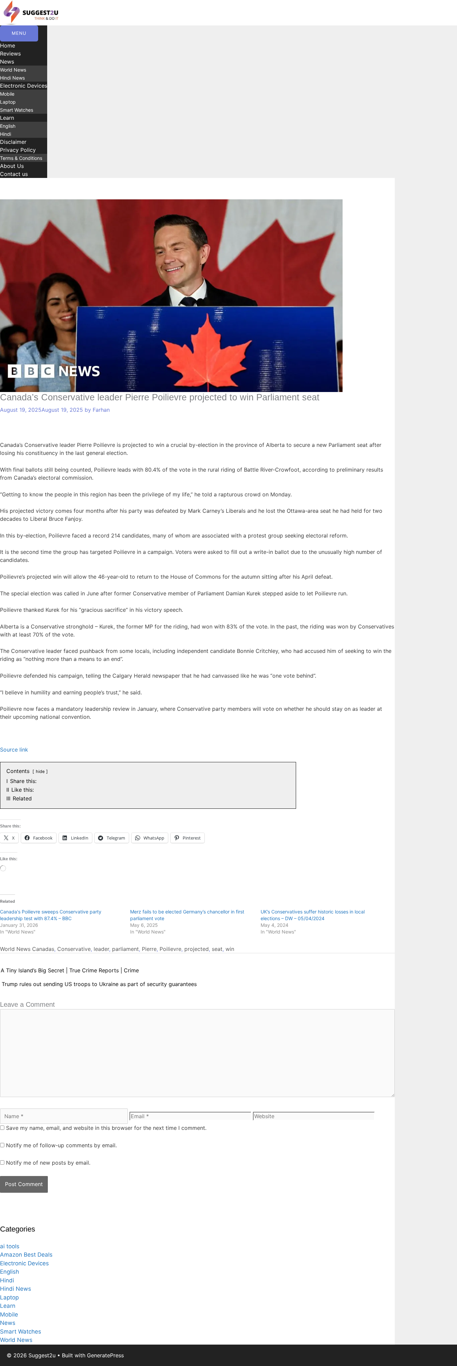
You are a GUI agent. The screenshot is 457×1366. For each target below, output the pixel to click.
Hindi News (12, 78)
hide (40, 771)
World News (13, 70)
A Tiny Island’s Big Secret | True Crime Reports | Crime (70, 970)
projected (196, 949)
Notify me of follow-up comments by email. (61, 1145)
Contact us (14, 174)
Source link (14, 749)
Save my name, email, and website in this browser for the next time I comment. (106, 1128)
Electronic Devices (23, 85)
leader (101, 949)
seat (217, 949)
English (7, 126)
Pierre (149, 949)
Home (7, 45)
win (229, 949)
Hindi (5, 134)
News (7, 61)
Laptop (8, 102)
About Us (12, 166)
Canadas (43, 949)
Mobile (7, 94)
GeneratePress (105, 1355)
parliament (125, 949)
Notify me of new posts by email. (48, 1162)
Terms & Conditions (21, 158)
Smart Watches (16, 110)
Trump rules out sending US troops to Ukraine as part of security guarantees (99, 984)
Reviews (10, 53)
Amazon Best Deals (26, 1254)
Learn (7, 117)
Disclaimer (13, 141)
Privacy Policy (18, 150)
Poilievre (170, 949)
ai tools (9, 1246)
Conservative (74, 949)
